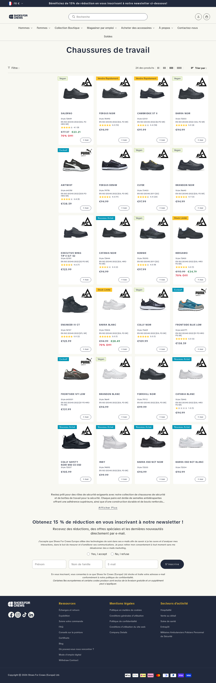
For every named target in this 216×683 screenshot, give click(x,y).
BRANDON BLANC (109, 394)
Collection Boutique (67, 28)
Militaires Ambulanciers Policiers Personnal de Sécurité (182, 634)
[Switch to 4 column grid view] (171, 68)
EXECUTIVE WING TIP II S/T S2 (71, 254)
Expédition (64, 615)
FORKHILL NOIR (146, 394)
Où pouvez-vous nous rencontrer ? (76, 649)
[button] (24, 28)
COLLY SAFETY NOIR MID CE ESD (71, 463)
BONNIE (141, 252)
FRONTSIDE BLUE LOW (189, 324)
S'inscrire (172, 564)
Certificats (64, 637)
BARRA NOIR (183, 113)
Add (86, 140)
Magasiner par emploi (100, 28)
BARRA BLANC (107, 324)
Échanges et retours (69, 610)
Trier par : (201, 68)
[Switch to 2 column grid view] (158, 68)
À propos (164, 28)
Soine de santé (168, 621)
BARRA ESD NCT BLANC (190, 462)
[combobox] (108, 16)
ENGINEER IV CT (70, 324)
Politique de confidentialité (123, 621)
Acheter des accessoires (136, 28)
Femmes (42, 28)
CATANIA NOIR (107, 252)
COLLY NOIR (144, 324)
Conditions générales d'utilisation (127, 615)
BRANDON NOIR (185, 184)
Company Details (118, 632)
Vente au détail (168, 615)
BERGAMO (182, 252)
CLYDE (141, 184)
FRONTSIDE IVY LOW (73, 394)
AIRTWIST (67, 184)
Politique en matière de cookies (126, 610)
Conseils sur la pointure (71, 632)
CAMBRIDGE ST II (147, 113)
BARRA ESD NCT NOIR (150, 462)
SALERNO (66, 113)
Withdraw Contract (68, 660)
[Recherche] (73, 16)
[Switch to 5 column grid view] (179, 68)
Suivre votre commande (71, 621)
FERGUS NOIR (107, 113)
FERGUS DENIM (108, 184)
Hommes (23, 28)
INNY (102, 462)
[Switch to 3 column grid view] (164, 68)
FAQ (61, 626)
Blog (61, 643)
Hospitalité (165, 610)
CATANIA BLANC (185, 394)
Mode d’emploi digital (70, 654)
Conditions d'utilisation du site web (127, 626)
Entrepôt (164, 626)
